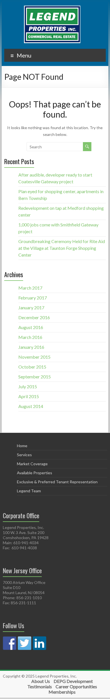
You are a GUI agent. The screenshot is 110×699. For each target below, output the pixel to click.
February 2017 (32, 297)
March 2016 (30, 337)
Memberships (62, 691)
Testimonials (39, 686)
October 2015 (32, 366)
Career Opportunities (76, 686)
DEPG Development (73, 681)
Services (24, 454)
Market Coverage (32, 463)
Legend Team (29, 490)
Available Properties (34, 472)
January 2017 (31, 307)
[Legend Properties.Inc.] (52, 8)
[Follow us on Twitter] (24, 643)
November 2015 (34, 357)
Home (22, 445)
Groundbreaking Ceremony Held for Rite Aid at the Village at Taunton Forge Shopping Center (61, 248)
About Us (40, 681)
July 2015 (27, 386)
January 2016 (31, 347)
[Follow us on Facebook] (9, 643)
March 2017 (30, 287)
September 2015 (34, 376)
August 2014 (30, 406)
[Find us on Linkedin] (39, 643)
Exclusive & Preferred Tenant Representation (57, 481)
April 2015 (28, 396)
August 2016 (30, 327)
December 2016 (34, 317)
